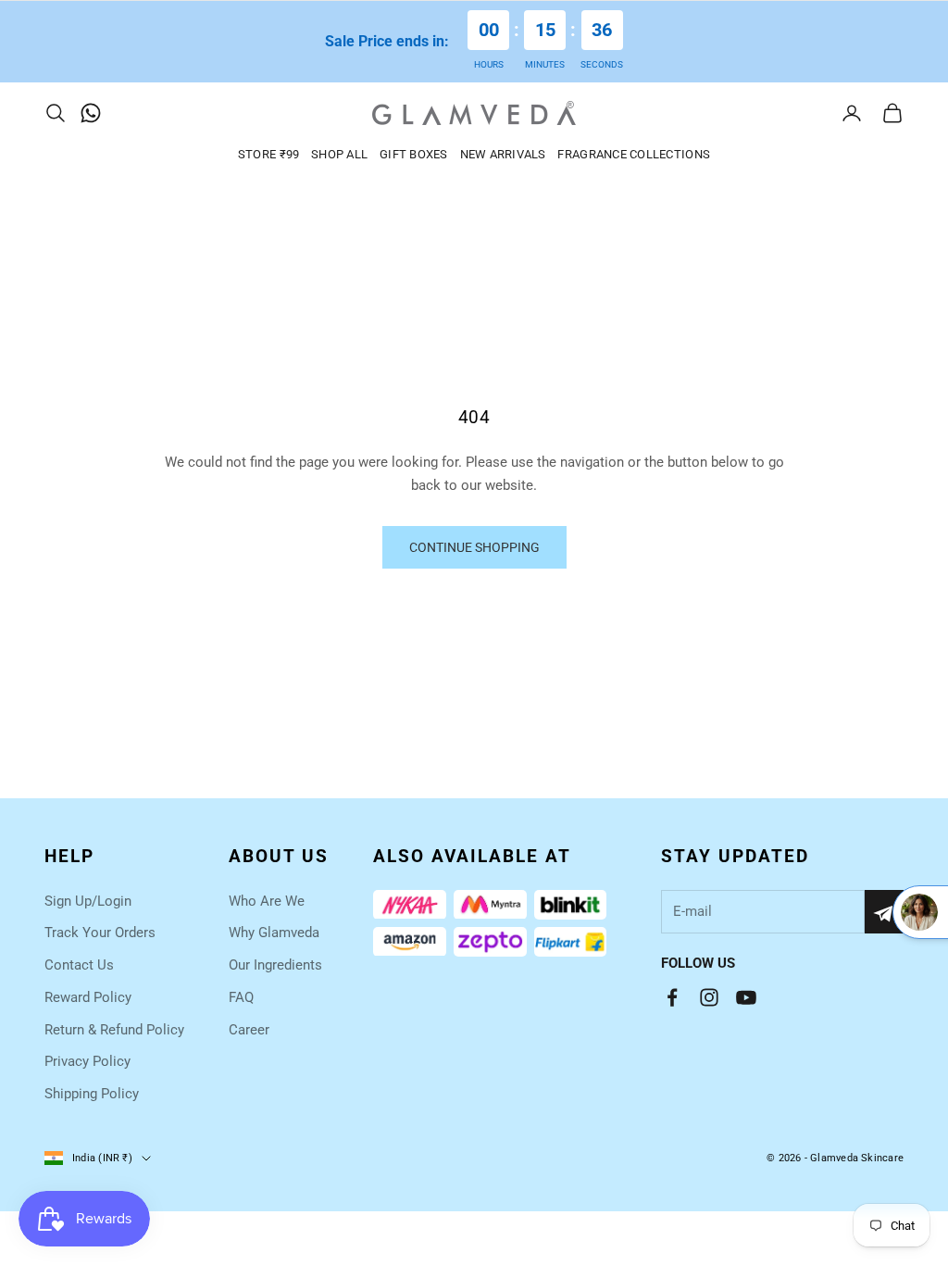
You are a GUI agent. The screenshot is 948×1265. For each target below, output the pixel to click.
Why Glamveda (274, 932)
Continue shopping (474, 547)
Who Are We (267, 901)
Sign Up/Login (87, 901)
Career (249, 1029)
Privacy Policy (87, 1061)
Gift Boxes (414, 154)
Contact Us (79, 965)
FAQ (241, 997)
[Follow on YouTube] (746, 997)
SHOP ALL (339, 154)
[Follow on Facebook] (672, 997)
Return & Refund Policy (114, 1029)
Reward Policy (87, 997)
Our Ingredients (275, 965)
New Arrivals (503, 154)
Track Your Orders (100, 932)
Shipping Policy (91, 1093)
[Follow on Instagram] (709, 997)
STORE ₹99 (268, 154)
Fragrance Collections (633, 154)
